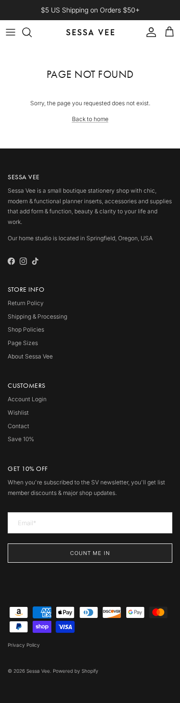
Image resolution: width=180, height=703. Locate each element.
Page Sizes (23, 342)
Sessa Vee (38, 671)
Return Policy (26, 303)
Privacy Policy (24, 645)
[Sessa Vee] (90, 32)
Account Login (27, 399)
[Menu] (10, 32)
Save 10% (21, 439)
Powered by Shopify (75, 671)
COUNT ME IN (90, 553)
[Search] (31, 32)
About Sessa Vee (30, 356)
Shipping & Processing (37, 316)
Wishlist (18, 412)
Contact (18, 426)
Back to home (90, 119)
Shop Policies (26, 329)
